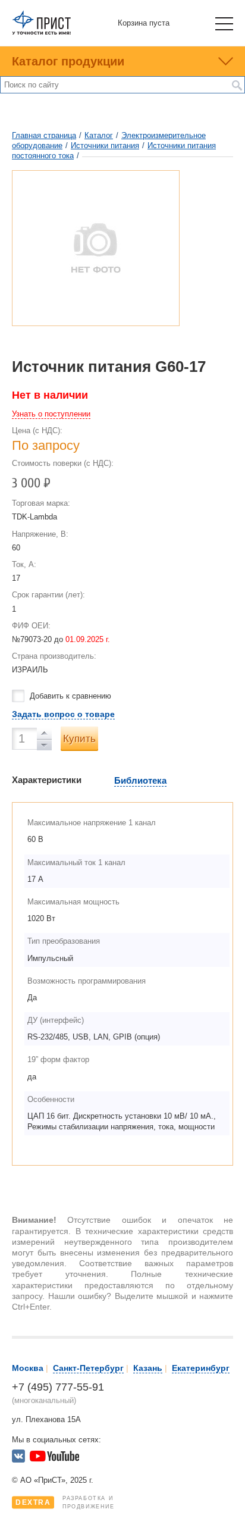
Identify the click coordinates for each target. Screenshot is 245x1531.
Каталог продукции (68, 61)
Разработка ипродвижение (65, 1502)
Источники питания (105, 145)
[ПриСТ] (41, 32)
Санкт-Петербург (88, 1368)
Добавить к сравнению (70, 695)
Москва (27, 1368)
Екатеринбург (201, 1368)
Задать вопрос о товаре (63, 714)
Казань (147, 1368)
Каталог (98, 135)
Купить (79, 738)
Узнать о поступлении (51, 413)
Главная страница (44, 135)
